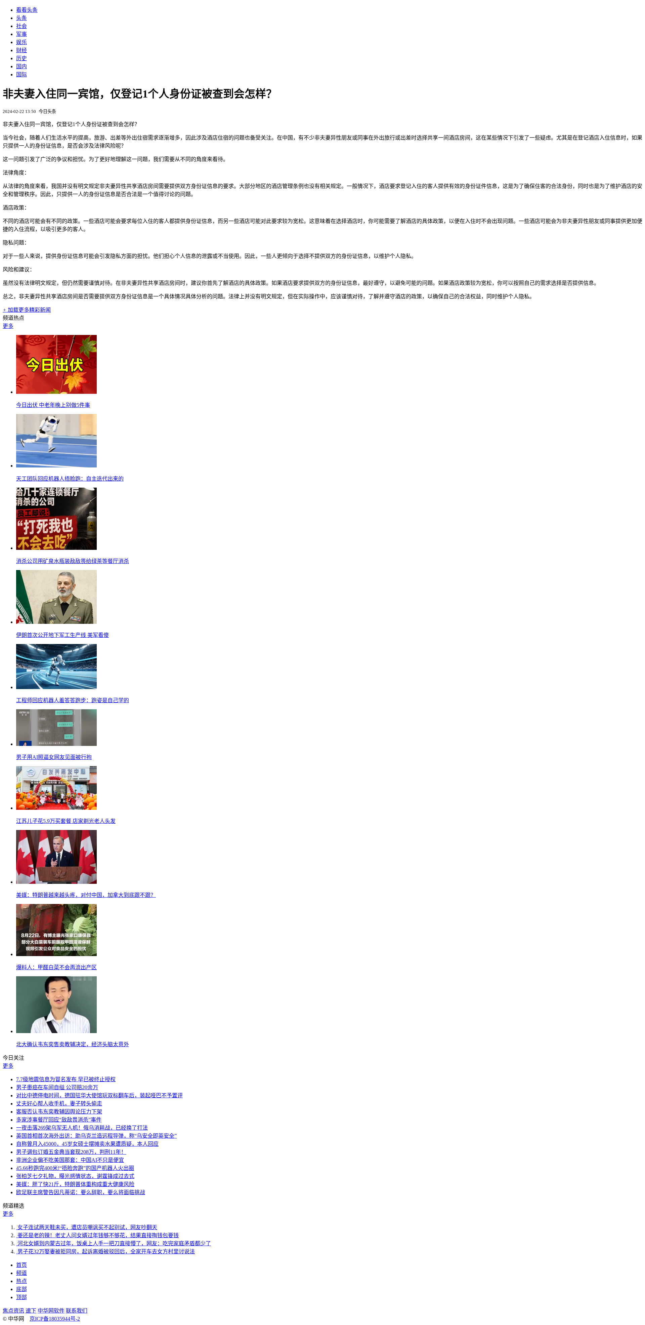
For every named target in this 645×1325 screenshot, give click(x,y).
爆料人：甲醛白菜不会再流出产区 (56, 967)
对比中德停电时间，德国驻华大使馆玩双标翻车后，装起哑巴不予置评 (99, 1095)
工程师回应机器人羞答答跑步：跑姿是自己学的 (72, 700)
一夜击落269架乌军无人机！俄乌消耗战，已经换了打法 (82, 1128)
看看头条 (27, 10)
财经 (21, 50)
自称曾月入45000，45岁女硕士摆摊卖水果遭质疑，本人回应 (87, 1144)
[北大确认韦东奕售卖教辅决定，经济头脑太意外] (56, 1031)
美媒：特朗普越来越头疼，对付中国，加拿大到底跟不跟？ (86, 895)
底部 (21, 1289)
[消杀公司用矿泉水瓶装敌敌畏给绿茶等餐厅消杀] (56, 548)
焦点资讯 (13, 1311)
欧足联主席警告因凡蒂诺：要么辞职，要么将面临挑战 (80, 1192)
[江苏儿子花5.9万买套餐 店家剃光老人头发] (56, 808)
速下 (31, 1311)
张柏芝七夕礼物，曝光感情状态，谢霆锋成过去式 (75, 1176)
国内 (21, 66)
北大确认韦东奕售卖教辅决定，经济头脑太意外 (72, 1044)
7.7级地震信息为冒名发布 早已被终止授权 (66, 1079)
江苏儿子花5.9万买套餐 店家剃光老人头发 (66, 821)
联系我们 (76, 1311)
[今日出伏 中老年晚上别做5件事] (56, 392)
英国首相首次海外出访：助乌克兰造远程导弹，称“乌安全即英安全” (96, 1136)
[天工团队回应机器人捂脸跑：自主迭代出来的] (56, 465)
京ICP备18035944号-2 (55, 1319)
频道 (21, 1273)
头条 (21, 18)
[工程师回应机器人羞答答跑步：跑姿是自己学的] (56, 687)
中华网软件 (51, 1311)
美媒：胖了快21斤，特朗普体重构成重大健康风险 (75, 1184)
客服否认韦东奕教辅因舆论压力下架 (59, 1111)
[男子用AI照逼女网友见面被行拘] (56, 744)
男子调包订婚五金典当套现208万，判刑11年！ (71, 1152)
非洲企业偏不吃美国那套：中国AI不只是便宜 (70, 1160)
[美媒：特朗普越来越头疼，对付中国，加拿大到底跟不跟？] (56, 882)
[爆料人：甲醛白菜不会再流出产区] (56, 954)
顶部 (21, 1297)
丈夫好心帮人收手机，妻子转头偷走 (59, 1103)
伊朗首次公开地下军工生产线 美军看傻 (62, 635)
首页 (21, 1265)
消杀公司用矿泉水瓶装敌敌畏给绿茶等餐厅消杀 (72, 561)
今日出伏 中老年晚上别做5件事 (53, 405)
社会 (21, 26)
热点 (21, 1281)
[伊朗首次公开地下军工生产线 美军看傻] (56, 622)
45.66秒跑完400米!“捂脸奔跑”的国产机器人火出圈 (75, 1168)
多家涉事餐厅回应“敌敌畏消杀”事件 (58, 1120)
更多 (8, 326)
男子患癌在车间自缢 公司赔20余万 (57, 1087)
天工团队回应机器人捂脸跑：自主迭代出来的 (70, 479)
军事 (21, 34)
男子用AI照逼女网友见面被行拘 (54, 757)
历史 (21, 58)
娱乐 (21, 42)
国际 (21, 74)
